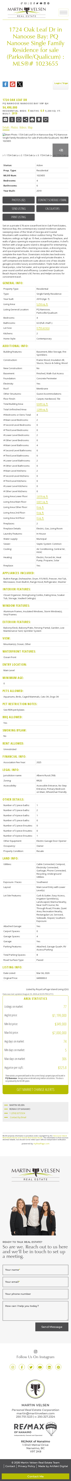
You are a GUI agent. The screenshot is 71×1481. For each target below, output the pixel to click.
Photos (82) (18, 200)
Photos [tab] (14, 127)
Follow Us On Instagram (35, 1357)
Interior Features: (17, 589)
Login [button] (60, 85)
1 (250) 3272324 (17, 1113)
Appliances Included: (19, 573)
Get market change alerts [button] (35, 1089)
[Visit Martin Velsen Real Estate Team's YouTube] (41, 3)
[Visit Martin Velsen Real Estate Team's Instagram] (31, 3)
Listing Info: (12, 967)
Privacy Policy (26, 1466)
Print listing (18, 217)
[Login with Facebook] (5, 84)
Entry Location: (15, 664)
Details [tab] (6, 127)
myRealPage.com (41, 1143)
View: (7, 638)
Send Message (51, 1327)
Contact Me (35, 1476)
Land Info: (10, 858)
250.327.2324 (46, 1416)
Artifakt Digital (59, 1466)
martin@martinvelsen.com (36, 1413)
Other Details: (13, 799)
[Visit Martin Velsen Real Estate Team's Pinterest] (48, 3)
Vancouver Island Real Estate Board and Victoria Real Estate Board (35, 1137)
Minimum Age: (13, 678)
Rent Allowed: (13, 743)
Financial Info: (14, 756)
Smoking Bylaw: (15, 730)
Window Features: (16, 605)
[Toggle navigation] (63, 12)
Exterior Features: (17, 622)
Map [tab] (30, 127)
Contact (10, 1466)
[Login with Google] (12, 84)
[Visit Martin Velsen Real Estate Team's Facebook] (34, 3)
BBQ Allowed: (13, 717)
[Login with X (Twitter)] (20, 84)
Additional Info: (15, 346)
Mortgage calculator (52, 209)
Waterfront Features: (19, 651)
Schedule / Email (57, 200)
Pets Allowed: (13, 691)
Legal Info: (11, 770)
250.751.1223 (24, 1416)
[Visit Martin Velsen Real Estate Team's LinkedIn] (45, 3)
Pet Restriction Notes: (20, 704)
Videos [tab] (23, 127)
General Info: (13, 283)
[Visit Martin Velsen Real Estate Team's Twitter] (37, 3)
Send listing (19, 209)
